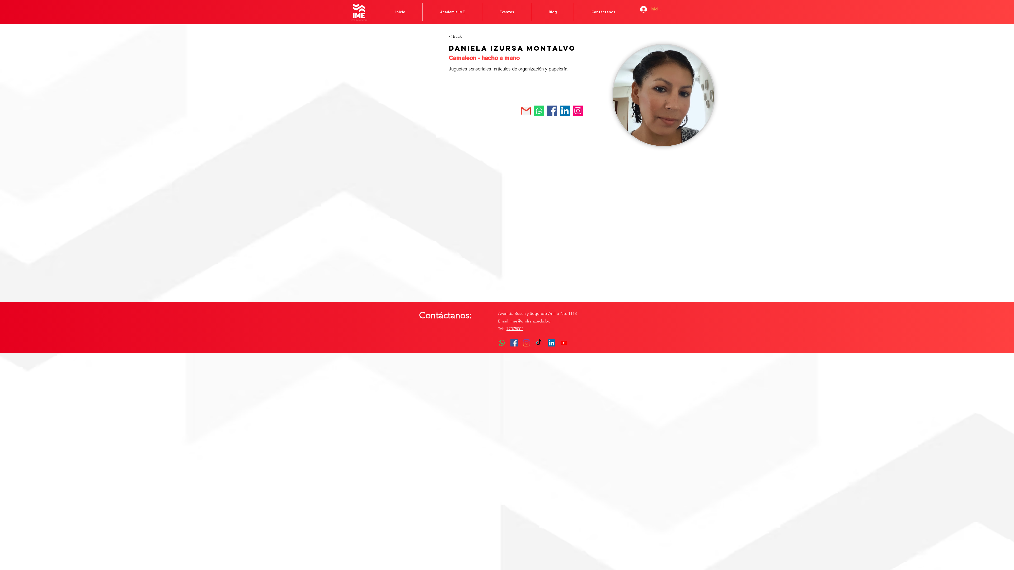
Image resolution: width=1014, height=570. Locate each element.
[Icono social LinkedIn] (551, 342)
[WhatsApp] (501, 342)
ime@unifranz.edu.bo (530, 321)
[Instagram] (526, 342)
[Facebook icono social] (514, 342)
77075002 (514, 328)
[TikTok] (539, 342)
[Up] (577, 110)
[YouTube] (563, 342)
